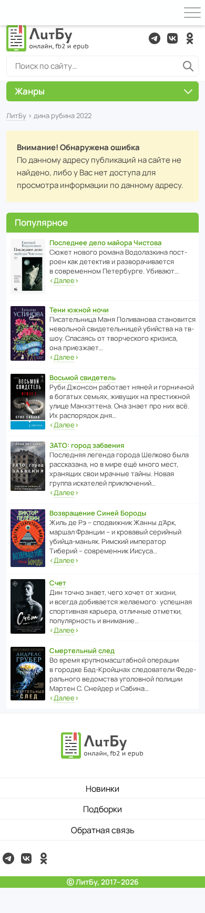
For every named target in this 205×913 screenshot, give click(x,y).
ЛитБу (16, 115)
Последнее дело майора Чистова (105, 242)
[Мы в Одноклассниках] (189, 38)
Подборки (102, 809)
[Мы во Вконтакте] (172, 38)
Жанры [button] (30, 91)
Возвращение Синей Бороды (97, 513)
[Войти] (12, 12)
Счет (57, 582)
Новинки (102, 788)
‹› (64, 280)
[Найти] (188, 66)
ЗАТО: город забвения (86, 445)
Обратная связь (103, 830)
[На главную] (47, 38)
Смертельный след (82, 650)
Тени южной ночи (79, 309)
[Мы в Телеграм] (154, 38)
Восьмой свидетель (82, 377)
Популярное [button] (41, 222)
